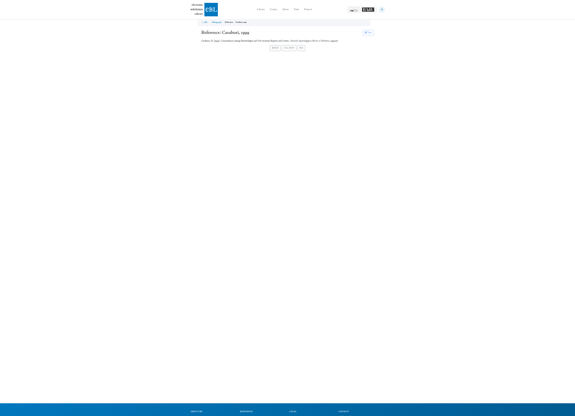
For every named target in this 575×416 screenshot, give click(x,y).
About (285, 9)
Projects (308, 9)
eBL (206, 22)
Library (261, 9)
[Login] (382, 9)
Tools (296, 9)
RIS (301, 48)
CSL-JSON (289, 48)
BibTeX (275, 48)
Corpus (273, 9)
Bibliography (217, 22)
